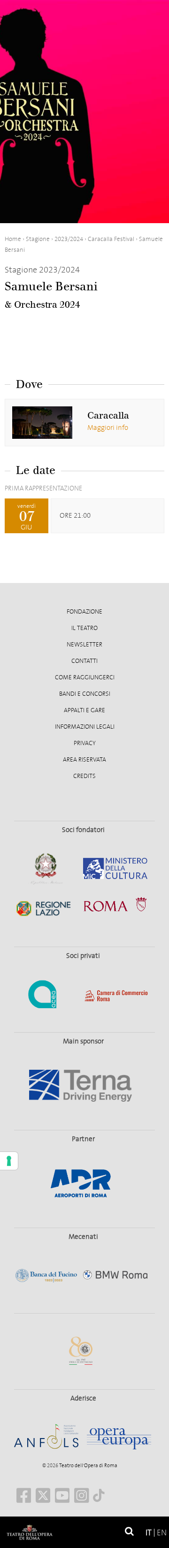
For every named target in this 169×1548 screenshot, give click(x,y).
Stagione (38, 239)
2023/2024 (68, 239)
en (162, 1533)
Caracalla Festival (111, 239)
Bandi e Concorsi (84, 694)
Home (13, 239)
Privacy (85, 743)
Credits (84, 776)
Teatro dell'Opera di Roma (87, 1465)
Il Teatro (84, 628)
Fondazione (84, 612)
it (149, 1533)
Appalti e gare (84, 710)
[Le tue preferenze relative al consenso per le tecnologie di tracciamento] (9, 1161)
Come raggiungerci (85, 677)
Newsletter (84, 644)
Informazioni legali (85, 727)
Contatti (84, 661)
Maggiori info (107, 427)
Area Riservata (84, 759)
